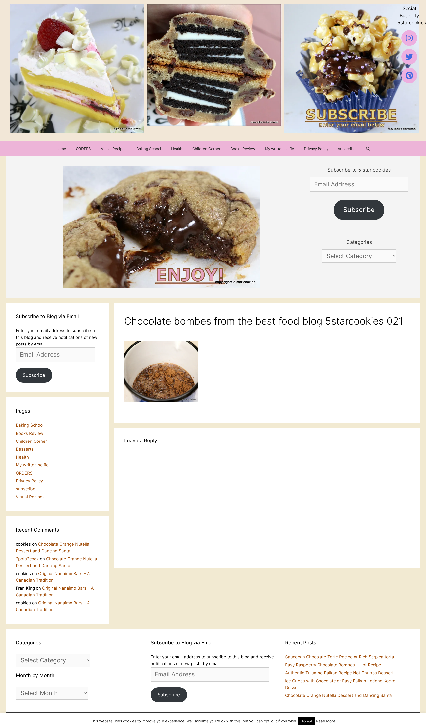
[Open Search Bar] (367, 148)
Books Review (243, 148)
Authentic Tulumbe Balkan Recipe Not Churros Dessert (339, 673)
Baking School (148, 148)
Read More (325, 721)
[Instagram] (409, 38)
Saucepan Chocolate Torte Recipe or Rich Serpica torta (339, 656)
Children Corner (206, 148)
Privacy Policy (316, 148)
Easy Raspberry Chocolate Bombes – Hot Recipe (333, 664)
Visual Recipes (113, 148)
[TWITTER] (409, 57)
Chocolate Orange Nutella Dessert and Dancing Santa (338, 695)
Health (176, 148)
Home (61, 148)
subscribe (346, 148)
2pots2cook (27, 558)
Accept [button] (306, 721)
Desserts (25, 449)
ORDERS (83, 148)
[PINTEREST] (409, 75)
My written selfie (279, 148)
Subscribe (359, 210)
